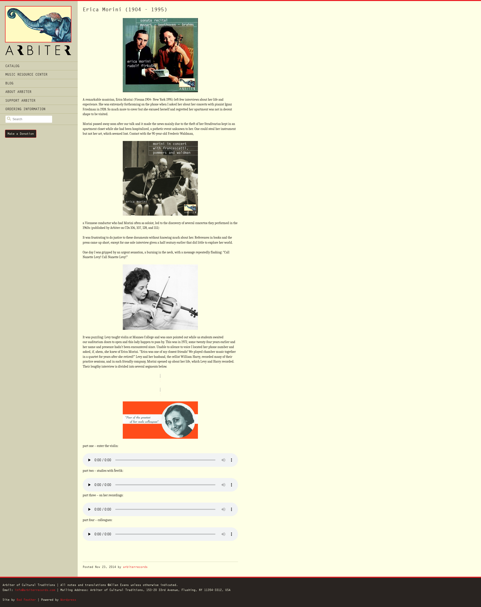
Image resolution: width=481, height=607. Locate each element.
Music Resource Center (26, 74)
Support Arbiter (20, 100)
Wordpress (68, 599)
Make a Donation (21, 133)
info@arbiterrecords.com (35, 590)
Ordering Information (25, 109)
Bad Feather (26, 599)
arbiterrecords (135, 567)
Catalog (12, 66)
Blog (9, 83)
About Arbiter (18, 91)
